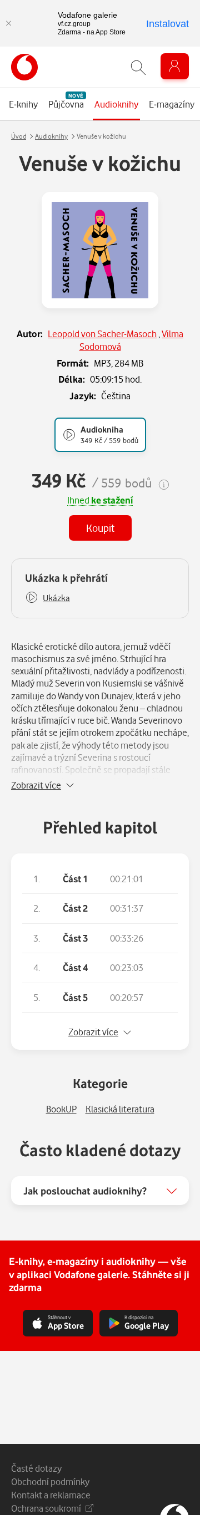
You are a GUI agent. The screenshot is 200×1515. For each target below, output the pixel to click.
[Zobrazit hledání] (138, 67)
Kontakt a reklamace (51, 1495)
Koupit (100, 527)
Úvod (18, 136)
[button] (47, 598)
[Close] (8, 23)
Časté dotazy (36, 1468)
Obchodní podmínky (50, 1481)
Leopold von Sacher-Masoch (102, 333)
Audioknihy (51, 136)
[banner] (24, 67)
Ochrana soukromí (46, 1508)
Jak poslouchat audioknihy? (85, 1190)
